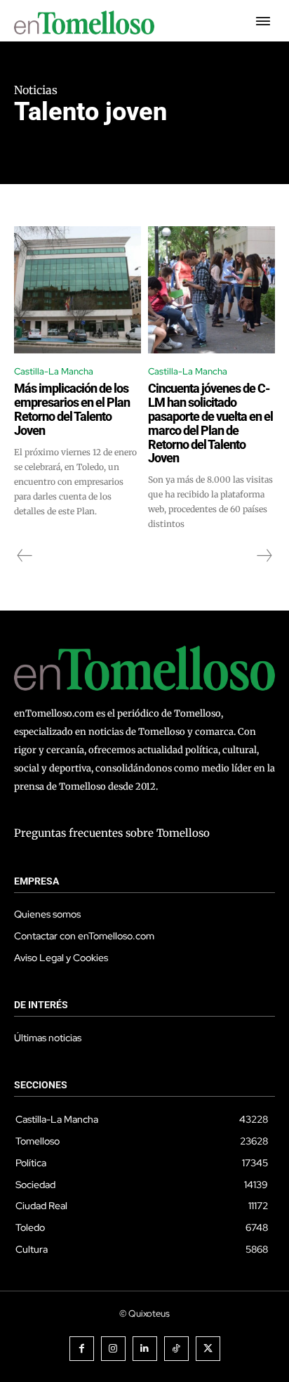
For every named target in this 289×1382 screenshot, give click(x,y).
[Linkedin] (145, 1348)
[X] (208, 1348)
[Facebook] (81, 1348)
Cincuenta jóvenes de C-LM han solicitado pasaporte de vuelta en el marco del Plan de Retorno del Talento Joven (210, 423)
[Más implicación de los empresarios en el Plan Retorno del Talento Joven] (77, 289)
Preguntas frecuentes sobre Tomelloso (112, 833)
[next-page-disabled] (264, 555)
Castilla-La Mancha (53, 371)
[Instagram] (113, 1348)
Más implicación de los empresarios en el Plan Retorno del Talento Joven (72, 409)
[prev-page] (25, 555)
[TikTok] (176, 1348)
